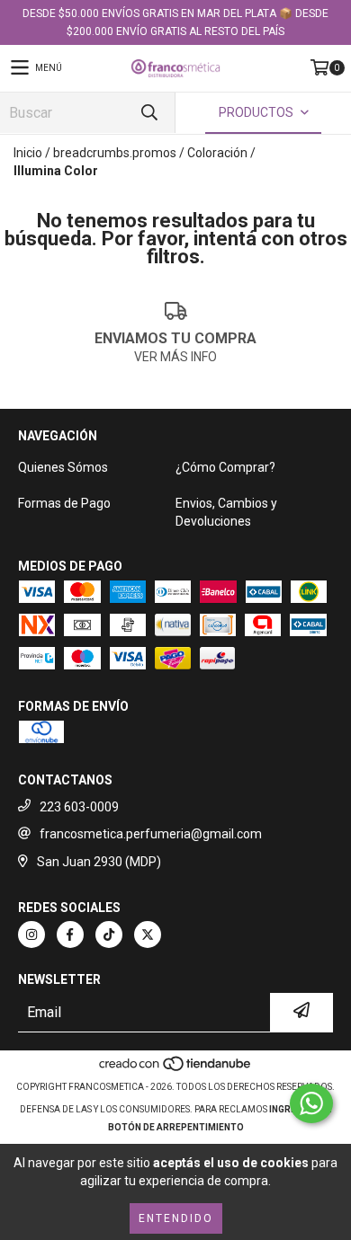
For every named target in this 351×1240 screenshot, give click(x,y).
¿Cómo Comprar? (225, 467)
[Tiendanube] (176, 1069)
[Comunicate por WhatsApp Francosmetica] (311, 1103)
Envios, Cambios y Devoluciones (226, 512)
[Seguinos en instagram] (31, 934)
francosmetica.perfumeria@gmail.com (151, 834)
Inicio (28, 153)
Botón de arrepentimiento (176, 1127)
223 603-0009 (79, 807)
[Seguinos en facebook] (70, 934)
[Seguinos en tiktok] (108, 934)
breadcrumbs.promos (114, 153)
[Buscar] (148, 113)
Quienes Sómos (63, 467)
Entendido (176, 1218)
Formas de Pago (64, 503)
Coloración (217, 153)
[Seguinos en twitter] (147, 934)
